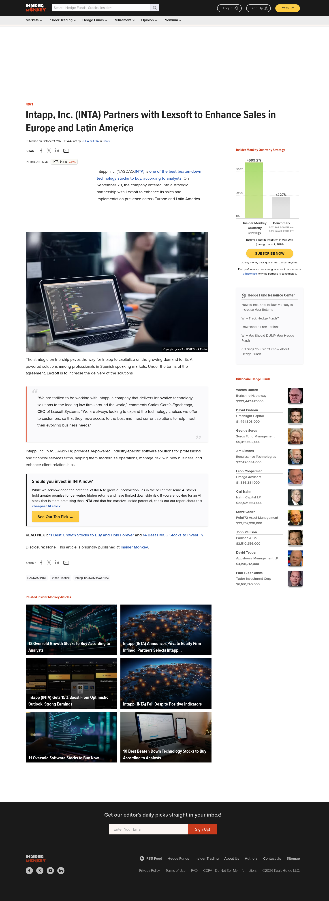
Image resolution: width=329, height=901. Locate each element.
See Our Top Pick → (55, 517)
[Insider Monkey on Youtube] (52, 870)
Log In (228, 8)
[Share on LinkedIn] (57, 151)
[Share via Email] (65, 151)
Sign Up (257, 8)
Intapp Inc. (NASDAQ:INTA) (92, 578)
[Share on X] (50, 151)
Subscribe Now (269, 253)
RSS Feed (154, 858)
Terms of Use (176, 870)
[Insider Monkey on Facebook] (31, 870)
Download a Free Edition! (259, 326)
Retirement (123, 20)
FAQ (194, 870)
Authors (251, 858)
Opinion (148, 20)
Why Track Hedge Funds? (260, 318)
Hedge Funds (93, 20)
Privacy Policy (149, 870)
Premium (288, 8)
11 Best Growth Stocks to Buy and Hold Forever (91, 535)
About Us (231, 858)
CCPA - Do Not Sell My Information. (230, 870)
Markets (33, 20)
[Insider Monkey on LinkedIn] (62, 870)
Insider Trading (61, 20)
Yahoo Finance (60, 578)
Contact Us (272, 858)
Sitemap (293, 858)
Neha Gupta (90, 141)
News (29, 104)
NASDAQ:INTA (36, 578)
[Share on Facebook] (42, 151)
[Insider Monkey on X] (41, 870)
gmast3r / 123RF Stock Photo (191, 349)
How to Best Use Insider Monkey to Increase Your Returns (267, 307)
